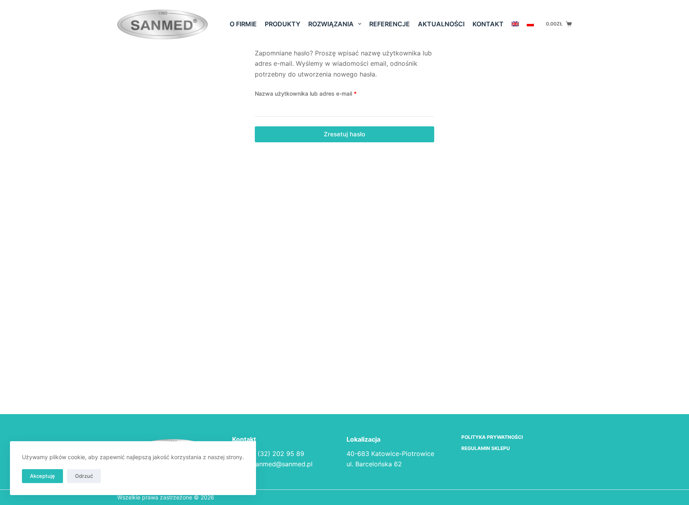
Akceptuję (42, 476)
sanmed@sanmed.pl (282, 464)
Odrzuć (84, 476)
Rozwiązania (331, 24)
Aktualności (441, 24)
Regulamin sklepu (485, 448)
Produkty (282, 24)
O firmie (243, 24)
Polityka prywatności (492, 437)
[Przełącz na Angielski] (515, 24)
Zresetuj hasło (344, 134)
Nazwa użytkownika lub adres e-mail (320, 93)
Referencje (389, 24)
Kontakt (488, 24)
